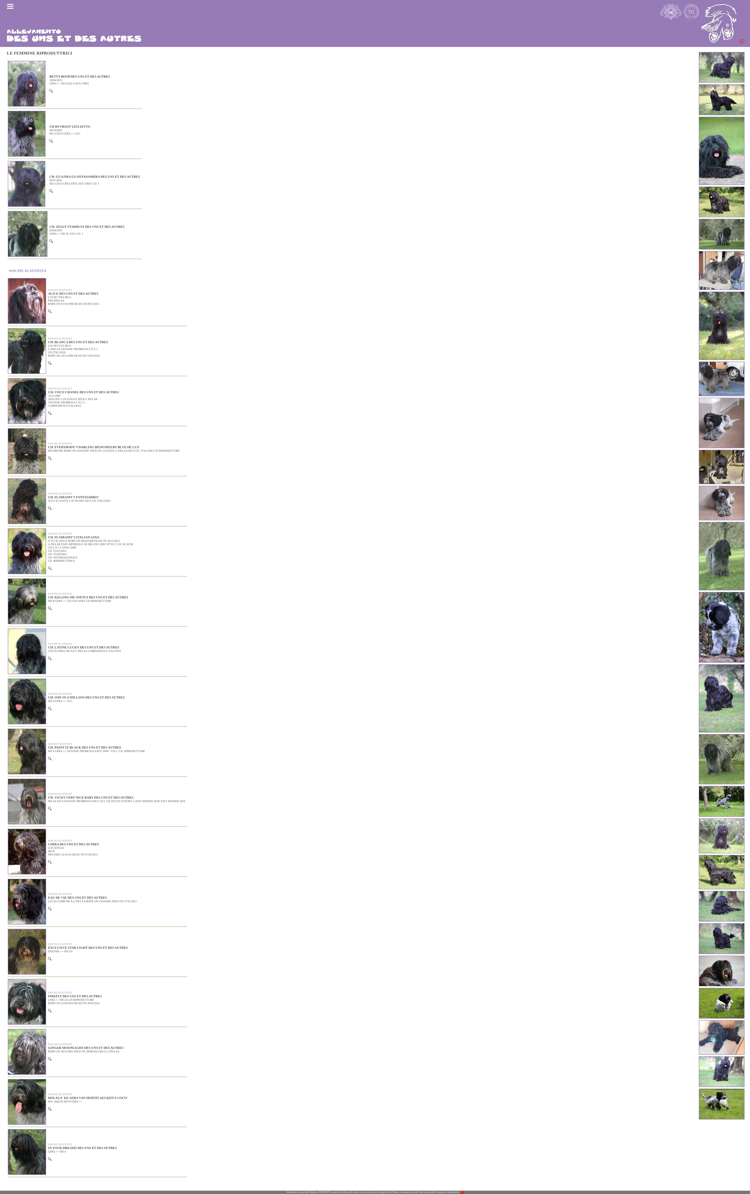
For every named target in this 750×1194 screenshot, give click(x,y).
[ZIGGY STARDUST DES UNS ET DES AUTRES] (722, 219)
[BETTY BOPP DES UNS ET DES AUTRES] (722, 117)
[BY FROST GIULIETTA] (722, 398)
